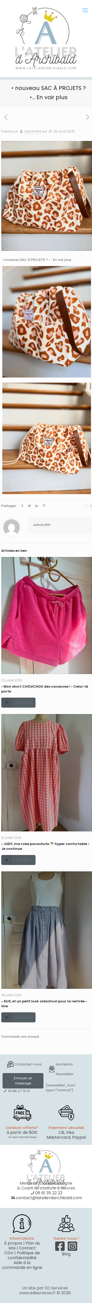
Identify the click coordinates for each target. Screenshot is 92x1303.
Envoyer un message (23, 1081)
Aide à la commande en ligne (22, 1265)
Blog (66, 1254)
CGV (9, 1253)
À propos (13, 1243)
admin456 (32, 131)
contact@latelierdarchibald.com (49, 1198)
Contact (27, 1248)
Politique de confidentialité (24, 1255)
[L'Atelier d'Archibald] (46, 38)
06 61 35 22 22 (48, 1193)
